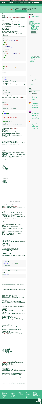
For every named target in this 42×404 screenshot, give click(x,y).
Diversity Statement (3, 397)
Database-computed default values (34, 27)
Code (20, 2)
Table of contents (31, 66)
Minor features (32, 30)
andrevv (32, 401)
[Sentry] (30, 98)
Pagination (32, 45)
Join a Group (12, 392)
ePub (35, 91)
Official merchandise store (35, 394)
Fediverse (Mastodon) (28, 394)
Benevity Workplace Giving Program (36, 395)
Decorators (32, 38)
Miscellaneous (32, 58)
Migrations (32, 43)
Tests (31, 48)
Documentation (15, 2)
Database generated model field (34, 28)
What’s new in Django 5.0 (32, 24)
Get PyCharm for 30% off (21, 11)
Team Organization (3, 394)
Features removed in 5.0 (32, 61)
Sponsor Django (34, 392)
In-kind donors (16, 400)
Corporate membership (35, 393)
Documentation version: (38, 401)
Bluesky (26, 395)
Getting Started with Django (4, 393)
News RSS (27, 397)
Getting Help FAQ (20, 392)
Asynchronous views (33, 37)
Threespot (28, 401)
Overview (10, 2)
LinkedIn (27, 396)
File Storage (32, 40)
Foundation (27, 2)
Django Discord (19, 393)
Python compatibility (32, 22)
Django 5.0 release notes (31, 21)
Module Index (31, 79)
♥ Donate (30, 2)
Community (24, 2)
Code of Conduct (3, 396)
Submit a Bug (12, 394)
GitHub (26, 392)
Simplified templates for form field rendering (35, 26)
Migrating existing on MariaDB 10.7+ (35, 57)
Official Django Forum (31, 84)
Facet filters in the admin (33, 25)
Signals (32, 46)
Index (29, 79)
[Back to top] (40, 403)
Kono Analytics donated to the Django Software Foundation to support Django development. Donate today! (35, 17)
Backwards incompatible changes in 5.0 (33, 50)
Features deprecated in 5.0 (32, 59)
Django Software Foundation (4, 395)
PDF (34, 91)
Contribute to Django (13, 393)
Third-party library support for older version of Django (35, 23)
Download (12, 2)
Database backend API (33, 51)
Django (3, 2)
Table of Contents (36, 79)
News (18, 2)
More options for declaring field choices (34, 29)
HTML (33, 91)
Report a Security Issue (13, 395)
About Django (3, 392)
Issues (22, 2)
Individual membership (13, 396)
